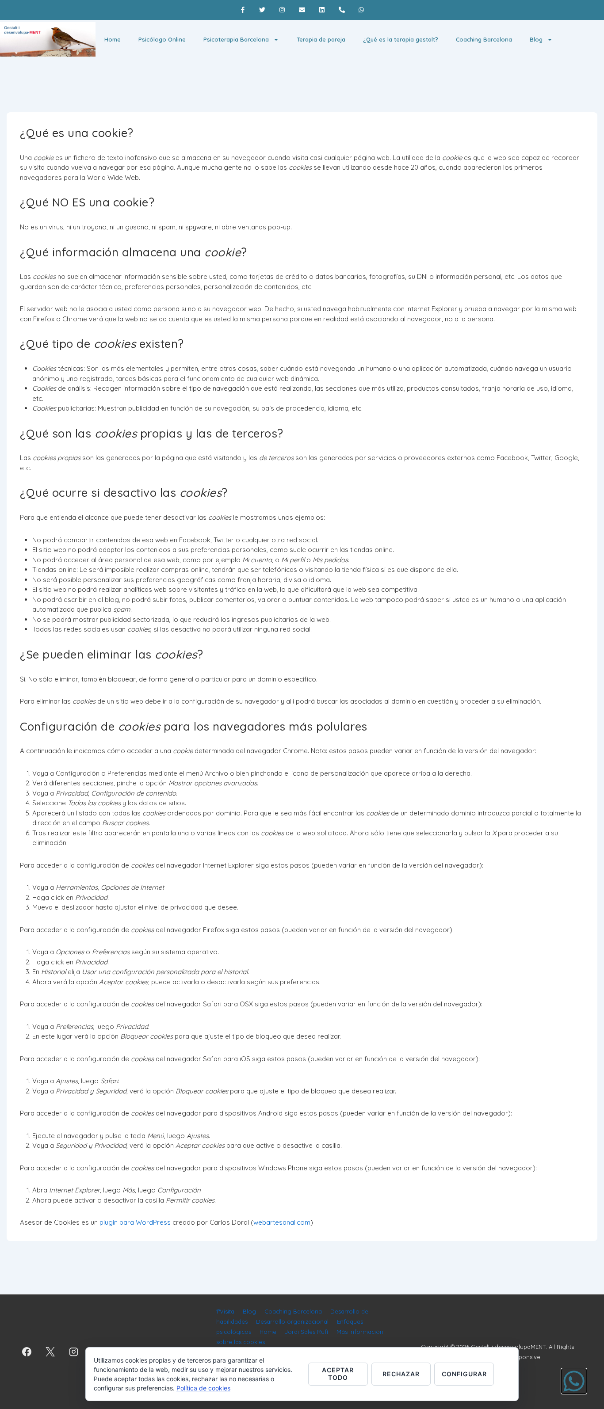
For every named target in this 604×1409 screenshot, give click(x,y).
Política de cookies (203, 1388)
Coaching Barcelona (484, 39)
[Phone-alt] (342, 10)
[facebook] (27, 1352)
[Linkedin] (322, 10)
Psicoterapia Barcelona (236, 39)
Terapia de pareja (321, 39)
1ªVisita (225, 1311)
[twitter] (50, 1352)
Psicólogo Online (162, 39)
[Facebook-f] (242, 10)
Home (112, 39)
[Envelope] (302, 10)
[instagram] (73, 1352)
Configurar (464, 1374)
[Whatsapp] (361, 10)
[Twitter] (262, 10)
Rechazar (401, 1374)
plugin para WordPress (135, 1222)
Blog (536, 39)
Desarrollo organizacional (292, 1321)
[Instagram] (282, 10)
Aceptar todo (338, 1373)
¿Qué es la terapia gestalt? (400, 39)
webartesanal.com (281, 1222)
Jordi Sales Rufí (306, 1331)
